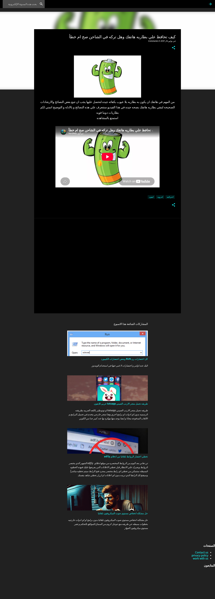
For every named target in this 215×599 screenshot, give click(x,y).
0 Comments (154, 41)
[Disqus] (107, 265)
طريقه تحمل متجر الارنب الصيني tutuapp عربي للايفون (121, 403)
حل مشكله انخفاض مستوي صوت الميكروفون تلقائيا (123, 513)
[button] (173, 48)
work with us (200, 558)
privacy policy (200, 555)
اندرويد (160, 197)
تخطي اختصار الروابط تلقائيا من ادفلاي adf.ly (126, 456)
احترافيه (170, 197)
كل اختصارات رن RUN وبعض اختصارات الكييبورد (124, 359)
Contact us (201, 552)
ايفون (151, 197)
